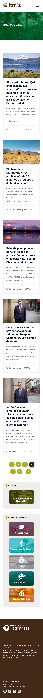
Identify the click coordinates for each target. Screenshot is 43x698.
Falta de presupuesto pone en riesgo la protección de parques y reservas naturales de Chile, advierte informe (20, 255)
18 (28, 472)
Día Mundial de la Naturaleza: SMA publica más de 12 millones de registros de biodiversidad (19, 176)
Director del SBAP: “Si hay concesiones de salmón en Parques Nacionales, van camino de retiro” (21, 334)
